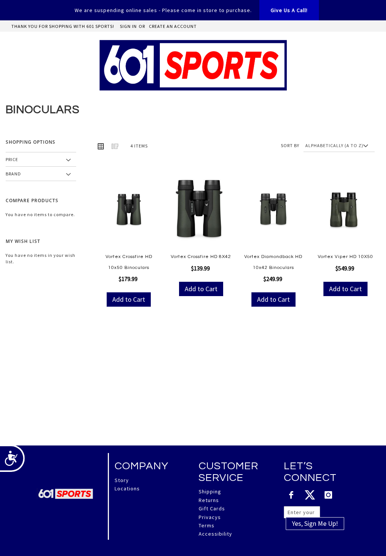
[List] (115, 146)
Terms (206, 525)
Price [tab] (12, 159)
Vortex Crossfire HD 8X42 (201, 256)
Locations (127, 488)
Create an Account (173, 26)
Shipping (210, 491)
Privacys (210, 517)
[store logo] (193, 65)
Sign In (128, 26)
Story (122, 480)
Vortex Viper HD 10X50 (345, 256)
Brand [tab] (13, 174)
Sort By (290, 145)
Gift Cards (212, 508)
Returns (209, 500)
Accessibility (215, 533)
